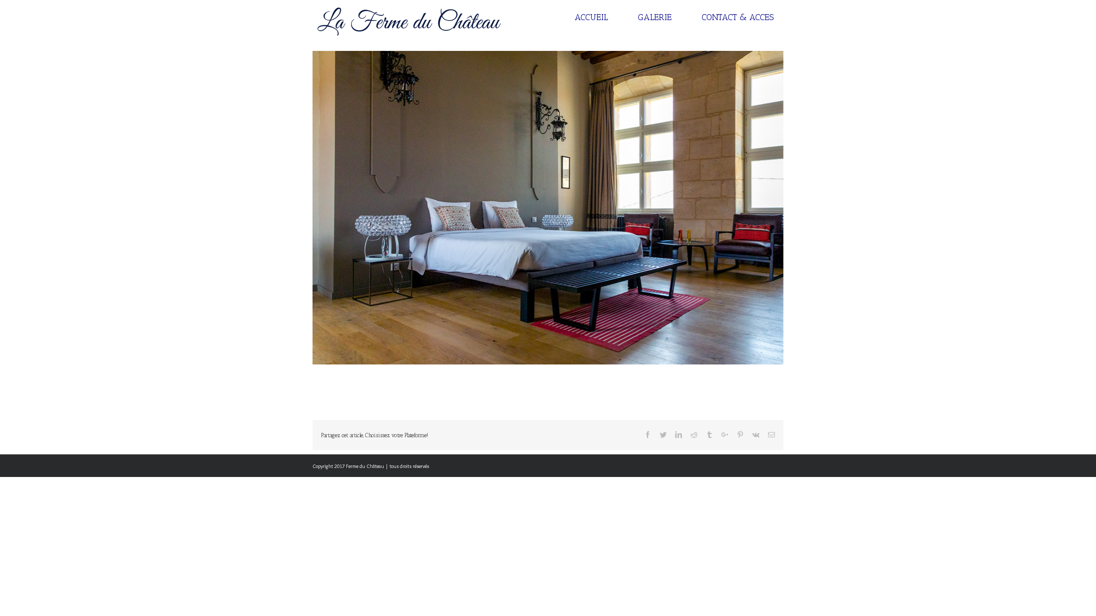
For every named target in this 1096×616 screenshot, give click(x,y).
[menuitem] (596, 17)
